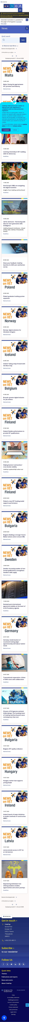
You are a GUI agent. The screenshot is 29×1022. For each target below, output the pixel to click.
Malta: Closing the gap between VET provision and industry (13, 85)
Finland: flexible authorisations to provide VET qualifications (13, 432)
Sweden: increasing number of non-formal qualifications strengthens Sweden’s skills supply (14, 570)
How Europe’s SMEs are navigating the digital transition (14, 186)
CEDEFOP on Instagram (19, 964)
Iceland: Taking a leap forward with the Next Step (14, 365)
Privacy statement (13, 1007)
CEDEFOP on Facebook (3, 964)
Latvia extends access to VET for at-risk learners (13, 851)
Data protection (13, 1009)
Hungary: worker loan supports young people (13, 781)
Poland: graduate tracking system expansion (13, 297)
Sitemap (13, 1014)
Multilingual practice (13, 1000)
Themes (4, 974)
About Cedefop (6, 983)
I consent (6, 130)
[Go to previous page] (12, 56)
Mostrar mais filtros (10, 46)
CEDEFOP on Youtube (11, 964)
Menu (20, 10)
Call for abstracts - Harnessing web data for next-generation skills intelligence (14, 223)
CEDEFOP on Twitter (7, 964)
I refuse (15, 130)
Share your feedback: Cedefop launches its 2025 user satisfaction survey (14, 265)
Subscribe (7, 948)
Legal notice (13, 1012)
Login (16, 6)
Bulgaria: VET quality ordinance (13, 749)
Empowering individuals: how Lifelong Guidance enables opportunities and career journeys (14, 886)
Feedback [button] (27, 1005)
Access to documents (13, 1002)
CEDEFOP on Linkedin (15, 964)
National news (7, 89)
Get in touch (8, 920)
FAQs (13, 995)
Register (20, 6)
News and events (7, 980)
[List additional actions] (8, 6)
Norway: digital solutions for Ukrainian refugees (12, 331)
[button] (4, 1017)
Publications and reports (9, 977)
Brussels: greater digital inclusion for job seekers (13, 398)
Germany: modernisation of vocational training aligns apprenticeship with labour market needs (14, 643)
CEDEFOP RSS (23, 964)
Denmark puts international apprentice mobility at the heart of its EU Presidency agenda (14, 606)
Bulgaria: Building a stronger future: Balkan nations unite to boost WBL (14, 536)
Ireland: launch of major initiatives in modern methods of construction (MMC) (14, 816)
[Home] (4, 2)
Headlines (5, 156)
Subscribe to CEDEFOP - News (27, 28)
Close (27, 20)
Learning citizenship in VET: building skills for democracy (14, 153)
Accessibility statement (13, 997)
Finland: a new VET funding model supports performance (13, 502)
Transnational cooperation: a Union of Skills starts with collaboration (14, 678)
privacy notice (17, 126)
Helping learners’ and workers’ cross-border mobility (12, 466)
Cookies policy (13, 1005)
